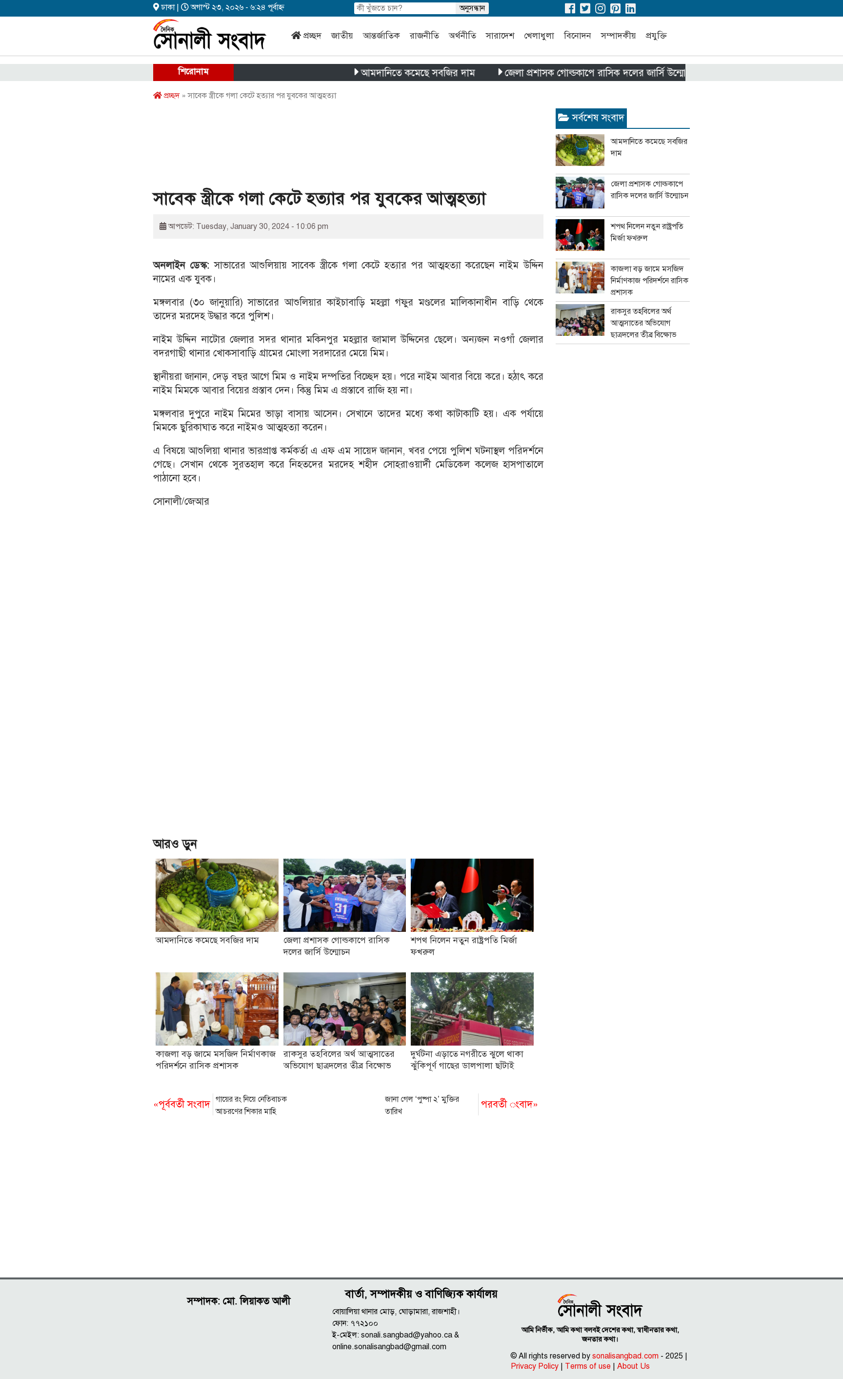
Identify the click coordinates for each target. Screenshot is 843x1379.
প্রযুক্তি (656, 35)
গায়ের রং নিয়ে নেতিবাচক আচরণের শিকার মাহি (220, 1105)
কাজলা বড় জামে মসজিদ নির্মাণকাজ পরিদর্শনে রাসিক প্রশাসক (649, 280)
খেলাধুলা (539, 35)
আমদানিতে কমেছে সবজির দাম (391, 73)
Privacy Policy (535, 1366)
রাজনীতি (424, 35)
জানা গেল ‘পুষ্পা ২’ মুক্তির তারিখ (461, 1105)
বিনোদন (577, 35)
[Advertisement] (330, 148)
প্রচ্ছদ (312, 35)
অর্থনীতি (462, 35)
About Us (633, 1366)
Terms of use (588, 1366)
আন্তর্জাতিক (381, 35)
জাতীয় (342, 35)
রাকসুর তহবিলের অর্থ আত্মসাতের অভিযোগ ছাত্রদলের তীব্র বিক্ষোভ (644, 323)
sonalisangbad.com (625, 1356)
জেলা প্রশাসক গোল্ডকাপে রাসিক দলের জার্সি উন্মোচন (573, 73)
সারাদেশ (500, 35)
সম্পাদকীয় (618, 35)
